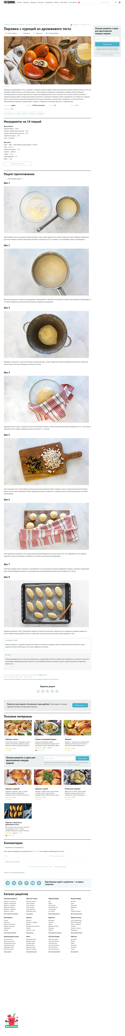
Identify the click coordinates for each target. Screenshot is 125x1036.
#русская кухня (47, 679)
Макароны (74, 930)
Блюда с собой (21, 113)
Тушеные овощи (76, 911)
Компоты (73, 947)
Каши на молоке (31, 949)
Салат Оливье (30, 903)
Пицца (6, 920)
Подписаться (82, 758)
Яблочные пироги (9, 907)
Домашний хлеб (53, 926)
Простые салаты (31, 901)
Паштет (28, 928)
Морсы (73, 941)
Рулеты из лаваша (31, 922)
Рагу (72, 909)
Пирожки (51, 928)
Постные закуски (54, 941)
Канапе (28, 924)
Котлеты (73, 901)
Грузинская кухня (9, 941)
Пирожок (40, 113)
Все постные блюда (54, 951)
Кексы (50, 924)
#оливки (12, 679)
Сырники (6, 922)
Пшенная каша (30, 947)
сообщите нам (42, 675)
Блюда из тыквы (9, 911)
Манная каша (30, 945)
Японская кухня (8, 949)
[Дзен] (39, 883)
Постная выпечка (54, 945)
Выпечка (31, 113)
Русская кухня (9, 113)
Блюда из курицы (9, 926)
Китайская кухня (9, 945)
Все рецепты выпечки (55, 933)
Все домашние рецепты (11, 914)
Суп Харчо (52, 911)
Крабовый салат (31, 911)
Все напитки (74, 951)
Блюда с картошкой (10, 903)
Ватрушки (51, 920)
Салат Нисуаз (30, 907)
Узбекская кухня (9, 947)
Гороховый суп (53, 907)
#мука (34, 679)
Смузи (73, 949)
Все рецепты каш (31, 951)
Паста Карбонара (76, 920)
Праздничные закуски (33, 926)
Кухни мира (7, 951)
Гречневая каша (31, 939)
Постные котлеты (54, 949)
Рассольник (52, 905)
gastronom (76, 24)
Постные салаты (53, 939)
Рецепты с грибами (9, 905)
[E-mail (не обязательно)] (70, 856)
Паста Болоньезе (76, 922)
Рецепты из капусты (10, 901)
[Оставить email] (59, 758)
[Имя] (25, 856)
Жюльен (28, 920)
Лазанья (73, 926)
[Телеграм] (8, 883)
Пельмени (74, 905)
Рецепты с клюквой (10, 909)
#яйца (30, 679)
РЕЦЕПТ (37, 737)
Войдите (36, 851)
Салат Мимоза (30, 909)
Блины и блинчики (9, 924)
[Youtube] (33, 883)
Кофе (72, 943)
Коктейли (74, 939)
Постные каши (53, 947)
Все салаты (29, 914)
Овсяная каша (30, 941)
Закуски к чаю (30, 930)
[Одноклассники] (20, 883)
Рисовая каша (30, 943)
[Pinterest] (26, 883)
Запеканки (7, 928)
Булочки (51, 922)
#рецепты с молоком (21, 679)
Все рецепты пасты (76, 933)
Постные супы (53, 943)
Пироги (51, 930)
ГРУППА (7, 737)
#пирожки (55, 679)
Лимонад (73, 945)
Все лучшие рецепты (10, 933)
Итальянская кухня (10, 943)
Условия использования (74, 764)
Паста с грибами (76, 924)
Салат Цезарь (30, 905)
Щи (50, 901)
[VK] (14, 883)
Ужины (6, 930)
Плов (72, 903)
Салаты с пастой (76, 928)
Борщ (50, 903)
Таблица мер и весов (17, 163)
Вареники (74, 907)
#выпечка (39, 679)
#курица (6, 679)
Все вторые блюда (76, 914)
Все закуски (29, 933)
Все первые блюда (54, 914)
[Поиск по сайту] (109, 2)
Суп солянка (52, 909)
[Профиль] (120, 2)
